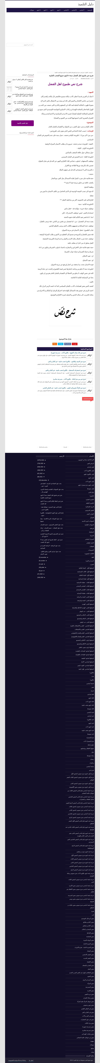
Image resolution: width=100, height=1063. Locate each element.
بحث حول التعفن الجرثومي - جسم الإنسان (51, 524)
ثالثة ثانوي (91, 698)
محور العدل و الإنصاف (88, 965)
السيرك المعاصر (89, 539)
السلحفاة (91, 532)
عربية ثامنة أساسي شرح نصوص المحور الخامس (81, 814)
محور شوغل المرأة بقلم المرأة (85, 1001)
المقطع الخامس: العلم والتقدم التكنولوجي (82, 633)
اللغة (93, 557)
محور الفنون (90, 976)
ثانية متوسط (90, 734)
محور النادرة (90, 990)
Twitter (61, 344)
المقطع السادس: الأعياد (87, 662)
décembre (44, 480)
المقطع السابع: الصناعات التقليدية (85, 651)
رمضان (92, 759)
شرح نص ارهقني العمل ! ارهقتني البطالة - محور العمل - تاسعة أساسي (23, 109)
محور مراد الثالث (89, 1023)
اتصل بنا (31, 1060)
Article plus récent (87, 447)
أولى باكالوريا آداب (89, 470)
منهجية (92, 1041)
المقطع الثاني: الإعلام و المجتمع (85, 615)
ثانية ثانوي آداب (90, 727)
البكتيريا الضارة (90, 499)
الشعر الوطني (90, 543)
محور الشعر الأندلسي (88, 954)
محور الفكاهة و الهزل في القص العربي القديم (81, 972)
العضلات (92, 546)
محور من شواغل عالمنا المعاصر (85, 1037)
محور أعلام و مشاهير (88, 925)
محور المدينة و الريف (88, 980)
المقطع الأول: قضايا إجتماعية (86, 579)
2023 (41, 470)
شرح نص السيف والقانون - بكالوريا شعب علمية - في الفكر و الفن (67, 361)
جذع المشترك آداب (88, 741)
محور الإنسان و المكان (88, 929)
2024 (41, 467)
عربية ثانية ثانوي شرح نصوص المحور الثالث (82, 859)
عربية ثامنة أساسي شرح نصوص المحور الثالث (81, 806)
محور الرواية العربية (88, 940)
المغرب (92, 564)
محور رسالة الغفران (88, 998)
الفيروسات (91, 550)
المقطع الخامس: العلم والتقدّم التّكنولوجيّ (82, 636)
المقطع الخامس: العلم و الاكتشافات (84, 629)
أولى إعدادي (90, 467)
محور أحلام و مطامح (88, 922)
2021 (41, 477)
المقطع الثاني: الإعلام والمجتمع (85, 618)
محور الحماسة (90, 936)
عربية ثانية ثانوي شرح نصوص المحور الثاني (82, 862)
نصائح (92, 1048)
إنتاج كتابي (91, 492)
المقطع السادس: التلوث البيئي (85, 665)
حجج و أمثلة (91, 745)
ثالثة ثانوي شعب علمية (88, 705)
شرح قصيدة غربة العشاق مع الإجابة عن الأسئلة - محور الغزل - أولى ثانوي (22, 95)
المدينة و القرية (90, 561)
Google (75, 344)
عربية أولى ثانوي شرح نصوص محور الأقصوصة (81, 787)
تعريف (92, 690)
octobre (42, 560)
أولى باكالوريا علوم (89, 474)
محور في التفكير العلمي (87, 1008)
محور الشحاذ (90, 951)
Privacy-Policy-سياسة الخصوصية (17, 1060)
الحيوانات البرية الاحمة (88, 521)
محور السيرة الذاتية (88, 944)
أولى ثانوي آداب (89, 481)
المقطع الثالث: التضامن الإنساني (85, 586)
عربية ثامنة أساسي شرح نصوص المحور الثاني (81, 810)
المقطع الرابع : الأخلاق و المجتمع (85, 640)
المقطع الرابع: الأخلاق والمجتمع (85, 644)
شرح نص (72, 78)
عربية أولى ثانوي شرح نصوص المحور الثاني (82, 783)
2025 (41, 463)
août (41, 564)
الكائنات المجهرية (89, 553)
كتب (93, 915)
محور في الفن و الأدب (88, 1016)
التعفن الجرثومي (89, 510)
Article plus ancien (43, 447)
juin (41, 570)
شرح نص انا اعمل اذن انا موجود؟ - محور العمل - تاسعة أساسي (24, 87)
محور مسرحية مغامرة (88, 1030)
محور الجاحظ (90, 933)
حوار (93, 752)
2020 (41, 574)
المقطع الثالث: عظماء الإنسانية (85, 593)
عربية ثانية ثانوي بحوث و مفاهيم (85, 851)
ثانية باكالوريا (90, 719)
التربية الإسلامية (90, 506)
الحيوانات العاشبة (89, 525)
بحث (93, 676)
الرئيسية (90, 10)
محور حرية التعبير (89, 994)
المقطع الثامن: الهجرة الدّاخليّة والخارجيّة (83, 607)
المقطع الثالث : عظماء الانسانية (85, 582)
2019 (41, 577)
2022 (41, 473)
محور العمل (91, 969)
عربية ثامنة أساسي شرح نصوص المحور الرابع (81, 817)
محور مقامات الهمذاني (88, 1034)
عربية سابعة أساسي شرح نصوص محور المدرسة (81, 895)
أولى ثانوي (91, 478)
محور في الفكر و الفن (88, 1012)
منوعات (92, 1045)
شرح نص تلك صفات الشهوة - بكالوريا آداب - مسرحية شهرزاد (68, 352)
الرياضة (92, 528)
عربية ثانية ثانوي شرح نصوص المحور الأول (82, 855)
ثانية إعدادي (91, 716)
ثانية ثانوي (91, 723)
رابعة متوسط (90, 755)
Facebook (67, 344)
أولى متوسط (90, 488)
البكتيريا (92, 496)
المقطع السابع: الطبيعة (87, 658)
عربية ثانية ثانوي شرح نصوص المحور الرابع (82, 870)
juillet (42, 567)
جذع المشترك (90, 737)
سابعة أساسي (90, 766)
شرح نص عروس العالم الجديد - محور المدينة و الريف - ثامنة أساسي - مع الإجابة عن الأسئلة (23, 103)
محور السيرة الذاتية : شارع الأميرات (84, 947)
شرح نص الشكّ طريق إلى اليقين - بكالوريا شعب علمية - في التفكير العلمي (64, 388)
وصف (92, 1052)
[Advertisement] (50, 27)
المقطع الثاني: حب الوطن (87, 622)
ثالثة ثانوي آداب (90, 701)
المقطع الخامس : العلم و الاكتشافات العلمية (82, 626)
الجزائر (92, 517)
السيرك (92, 535)
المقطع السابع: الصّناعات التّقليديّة (85, 654)
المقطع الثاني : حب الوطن (86, 611)
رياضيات (92, 763)
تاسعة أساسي (90, 683)
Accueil (65, 447)
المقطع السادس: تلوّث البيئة (86, 669)
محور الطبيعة (90, 962)
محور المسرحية (90, 987)
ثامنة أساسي (90, 712)
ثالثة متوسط (90, 709)
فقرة (92, 911)
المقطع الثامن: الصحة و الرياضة (85, 597)
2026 (42, 460)
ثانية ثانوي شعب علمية (88, 730)
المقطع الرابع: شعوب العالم (86, 647)
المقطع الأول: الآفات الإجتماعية (85, 571)
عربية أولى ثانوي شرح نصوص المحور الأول (82, 773)
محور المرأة (91, 983)
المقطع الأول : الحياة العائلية (86, 568)
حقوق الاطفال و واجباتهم (87, 748)
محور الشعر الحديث (88, 958)
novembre (43, 557)
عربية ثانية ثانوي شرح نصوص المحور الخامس (81, 866)
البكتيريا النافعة (90, 503)
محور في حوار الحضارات (87, 1019)
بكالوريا (76, 78)
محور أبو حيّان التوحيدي (87, 918)
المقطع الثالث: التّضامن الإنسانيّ (85, 589)
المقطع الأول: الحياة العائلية (86, 575)
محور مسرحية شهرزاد (88, 1027)
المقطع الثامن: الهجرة (88, 604)
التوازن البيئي (90, 514)
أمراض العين (90, 463)
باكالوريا (92, 672)
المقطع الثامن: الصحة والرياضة (85, 600)
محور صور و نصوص (88, 1005)
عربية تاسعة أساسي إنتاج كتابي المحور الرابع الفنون (80, 803)
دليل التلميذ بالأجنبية (22, 123)
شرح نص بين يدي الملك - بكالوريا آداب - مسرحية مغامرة (69, 379)
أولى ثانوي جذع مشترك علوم (86, 485)
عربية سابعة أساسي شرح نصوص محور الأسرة (81, 885)
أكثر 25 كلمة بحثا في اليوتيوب (86, 460)
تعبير (93, 687)
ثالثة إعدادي (91, 694)
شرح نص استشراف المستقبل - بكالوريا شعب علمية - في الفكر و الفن (66, 370)
